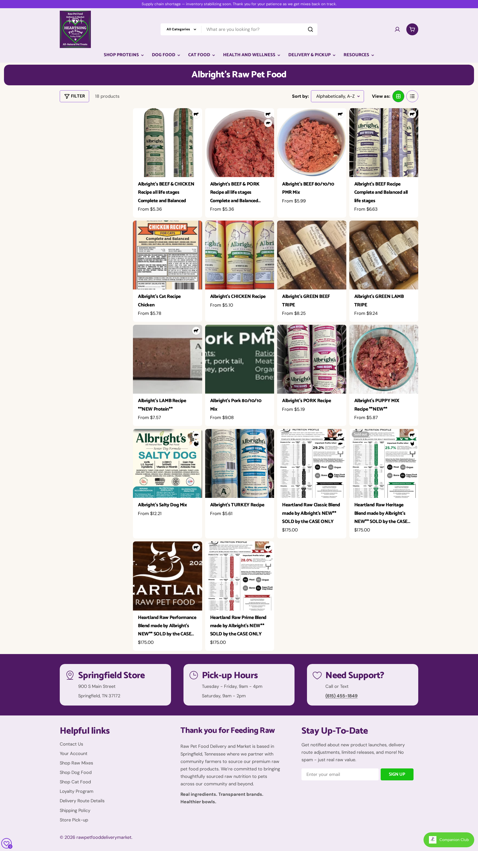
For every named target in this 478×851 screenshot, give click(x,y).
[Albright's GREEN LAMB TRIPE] (383, 255)
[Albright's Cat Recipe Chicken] (167, 255)
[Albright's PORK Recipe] (311, 359)
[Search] (310, 29)
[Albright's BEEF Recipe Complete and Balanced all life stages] (383, 142)
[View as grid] (398, 96)
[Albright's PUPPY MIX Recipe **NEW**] (383, 359)
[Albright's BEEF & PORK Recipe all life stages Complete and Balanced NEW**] (239, 142)
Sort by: (300, 96)
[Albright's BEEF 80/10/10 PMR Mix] (311, 142)
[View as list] (412, 96)
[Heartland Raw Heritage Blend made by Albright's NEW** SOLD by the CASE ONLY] (383, 463)
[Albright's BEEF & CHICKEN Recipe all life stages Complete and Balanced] (167, 142)
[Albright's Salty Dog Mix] (167, 463)
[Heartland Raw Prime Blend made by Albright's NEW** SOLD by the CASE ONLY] (239, 576)
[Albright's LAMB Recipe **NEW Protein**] (167, 359)
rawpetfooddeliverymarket (103, 837)
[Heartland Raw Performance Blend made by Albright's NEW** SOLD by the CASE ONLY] (167, 576)
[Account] (397, 29)
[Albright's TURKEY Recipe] (239, 463)
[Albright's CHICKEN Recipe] (239, 255)
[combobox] (239, 29)
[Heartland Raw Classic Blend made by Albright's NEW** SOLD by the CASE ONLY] (311, 463)
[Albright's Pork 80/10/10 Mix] (239, 359)
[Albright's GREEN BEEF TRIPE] (311, 255)
